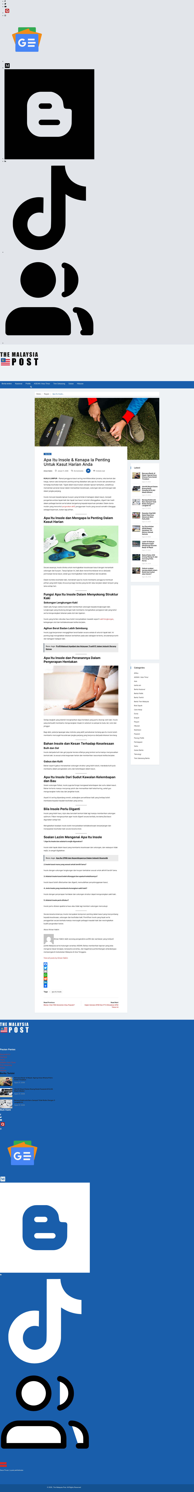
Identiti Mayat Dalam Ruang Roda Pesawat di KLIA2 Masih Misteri (150, 489)
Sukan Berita (138, 750)
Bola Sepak (138, 705)
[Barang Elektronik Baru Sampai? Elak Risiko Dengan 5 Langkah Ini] (136, 502)
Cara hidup (138, 710)
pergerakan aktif (68, 506)
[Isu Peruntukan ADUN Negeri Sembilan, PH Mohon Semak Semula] (136, 529)
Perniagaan (138, 742)
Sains (136, 746)
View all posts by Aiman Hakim (56, 958)
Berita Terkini (139, 697)
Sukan (71, 384)
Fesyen (46, 394)
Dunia (136, 714)
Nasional (18, 384)
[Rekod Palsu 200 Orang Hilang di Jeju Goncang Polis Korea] (136, 557)
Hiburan (80, 384)
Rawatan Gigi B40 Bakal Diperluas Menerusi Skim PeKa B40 (149, 516)
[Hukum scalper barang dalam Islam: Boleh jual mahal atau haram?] (136, 570)
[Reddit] (81, 978)
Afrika (136, 673)
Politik (28, 384)
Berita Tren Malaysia (141, 701)
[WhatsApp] (81, 975)
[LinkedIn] (81, 982)
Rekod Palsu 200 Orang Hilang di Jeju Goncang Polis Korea (150, 558)
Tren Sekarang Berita (142, 758)
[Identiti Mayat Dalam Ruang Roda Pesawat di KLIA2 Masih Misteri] (136, 489)
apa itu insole (56, 992)
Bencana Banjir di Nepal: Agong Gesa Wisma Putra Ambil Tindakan (149, 476)
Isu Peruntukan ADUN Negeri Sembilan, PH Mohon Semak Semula (148, 530)
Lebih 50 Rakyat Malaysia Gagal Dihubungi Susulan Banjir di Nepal (149, 544)
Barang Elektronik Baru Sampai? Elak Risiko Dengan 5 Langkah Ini (149, 502)
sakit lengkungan (106, 619)
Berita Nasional (139, 689)
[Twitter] (81, 968)
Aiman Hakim (48, 471)
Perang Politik (139, 738)
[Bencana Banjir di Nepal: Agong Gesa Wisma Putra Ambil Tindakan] (136, 475)
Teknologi (137, 754)
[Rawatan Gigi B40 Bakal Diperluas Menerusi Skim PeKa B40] (136, 515)
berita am (137, 685)
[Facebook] (81, 964)
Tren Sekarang (59, 384)
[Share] (81, 986)
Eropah (136, 718)
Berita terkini (7, 384)
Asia (135, 681)
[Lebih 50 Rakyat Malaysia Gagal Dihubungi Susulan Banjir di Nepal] (136, 544)
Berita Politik (138, 693)
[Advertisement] (41, 375)
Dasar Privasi (4, 1470)
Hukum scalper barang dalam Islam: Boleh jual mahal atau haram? (150, 571)
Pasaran (137, 734)
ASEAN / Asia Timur (42, 384)
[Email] (81, 971)
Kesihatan (137, 730)
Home (38, 394)
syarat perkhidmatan (16, 1470)
